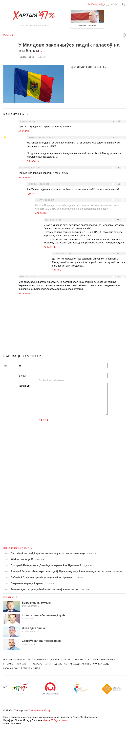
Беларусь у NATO (30, 668)
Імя (20, 365)
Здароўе (37, 664)
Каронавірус (10, 668)
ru (102, 6)
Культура (79, 659)
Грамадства (24, 659)
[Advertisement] (64, 326)
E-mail (22, 375)
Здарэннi (54, 659)
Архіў (114, 4)
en (107, 6)
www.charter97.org (41, 710)
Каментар (24, 385)
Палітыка (8, 659)
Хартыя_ (33, 15)
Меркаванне (10, 597)
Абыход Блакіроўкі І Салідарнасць (89, 664)
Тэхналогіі (23, 664)
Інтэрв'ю (8, 664)
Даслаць (46, 420)
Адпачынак (60, 664)
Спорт (66, 659)
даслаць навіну (96, 4)
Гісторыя (92, 659)
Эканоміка (40, 659)
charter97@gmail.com (55, 720)
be (97, 6)
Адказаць (24, 131)
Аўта (48, 664)
